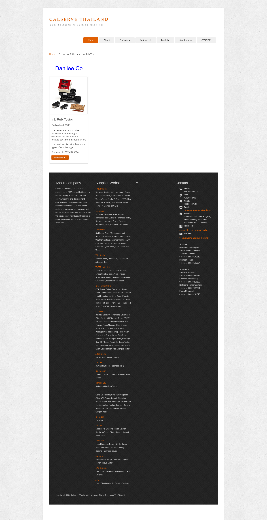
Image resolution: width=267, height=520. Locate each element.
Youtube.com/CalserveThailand (193, 237)
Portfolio (165, 40)
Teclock (98, 362)
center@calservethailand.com (197, 210)
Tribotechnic (101, 255)
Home (91, 40)
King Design (100, 370)
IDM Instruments (103, 285)
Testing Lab (145, 40)
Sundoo (99, 456)
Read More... (60, 157)
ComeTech (100, 311)
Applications (185, 40)
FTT (97, 391)
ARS (97, 479)
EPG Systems (101, 467)
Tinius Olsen (101, 188)
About (107, 40)
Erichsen (99, 425)
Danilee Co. (100, 382)
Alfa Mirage (100, 353)
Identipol (99, 416)
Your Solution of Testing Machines (77, 24)
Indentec (99, 210)
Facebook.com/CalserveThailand (194, 230)
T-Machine (100, 229)
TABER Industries (103, 267)
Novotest (99, 440)
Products (124, 40)
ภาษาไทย (206, 40)
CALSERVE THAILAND (79, 19)
